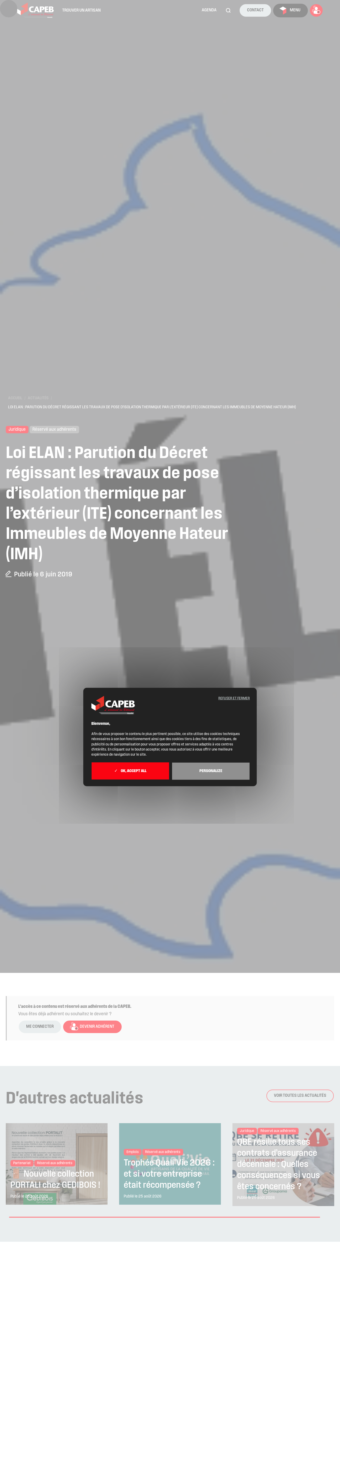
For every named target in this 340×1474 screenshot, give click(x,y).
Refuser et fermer (234, 698)
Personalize (210, 771)
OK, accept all (133, 771)
